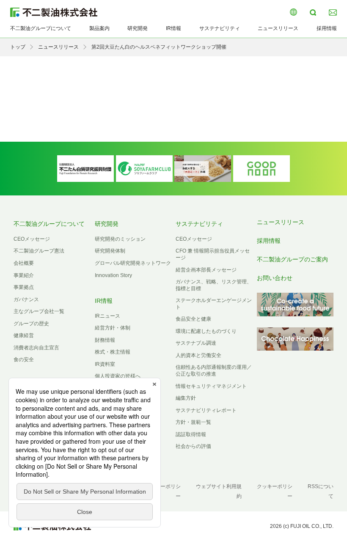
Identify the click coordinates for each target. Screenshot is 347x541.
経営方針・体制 (112, 328)
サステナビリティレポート (206, 410)
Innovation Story (113, 275)
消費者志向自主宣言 (36, 348)
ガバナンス (26, 299)
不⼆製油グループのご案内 (292, 259)
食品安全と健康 (193, 319)
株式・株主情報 (112, 352)
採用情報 (327, 28)
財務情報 (105, 340)
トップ (17, 47)
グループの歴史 (31, 324)
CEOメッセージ (32, 239)
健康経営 (24, 335)
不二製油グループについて (40, 28)
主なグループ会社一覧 (39, 311)
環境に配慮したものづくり (206, 331)
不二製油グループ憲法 (39, 251)
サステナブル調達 (196, 343)
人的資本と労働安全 (198, 355)
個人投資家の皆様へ (117, 376)
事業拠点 (24, 287)
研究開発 (137, 28)
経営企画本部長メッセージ (206, 270)
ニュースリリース (278, 28)
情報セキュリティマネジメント (211, 386)
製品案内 (99, 28)
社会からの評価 (193, 446)
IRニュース (107, 316)
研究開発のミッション (120, 239)
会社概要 (24, 263)
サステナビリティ (219, 28)
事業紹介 (24, 275)
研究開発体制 (110, 251)
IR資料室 (105, 364)
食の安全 (24, 359)
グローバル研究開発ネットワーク (133, 263)
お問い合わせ (274, 278)
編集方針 (186, 398)
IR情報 (173, 28)
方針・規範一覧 (193, 422)
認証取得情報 (191, 434)
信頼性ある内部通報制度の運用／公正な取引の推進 (214, 370)
